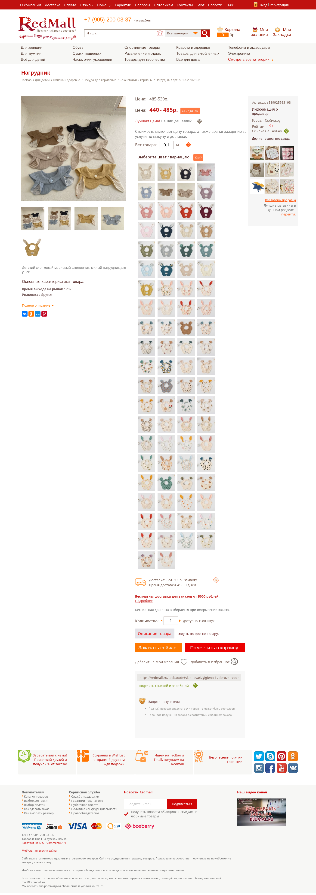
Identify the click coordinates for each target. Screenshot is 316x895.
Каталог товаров (36, 796)
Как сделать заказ (36, 809)
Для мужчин (31, 53)
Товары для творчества (144, 59)
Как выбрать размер (39, 813)
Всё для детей (33, 59)
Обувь (78, 47)
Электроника (239, 53)
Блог (200, 5)
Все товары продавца (280, 200)
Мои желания (259, 32)
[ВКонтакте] (25, 314)
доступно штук (198, 621)
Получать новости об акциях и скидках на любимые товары (164, 814)
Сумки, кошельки (87, 53)
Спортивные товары (142, 47)
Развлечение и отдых (142, 53)
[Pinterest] (44, 314)
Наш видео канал (252, 792)
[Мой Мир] (37, 314)
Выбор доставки (35, 800)
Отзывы (86, 5)
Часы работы (142, 20)
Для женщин (31, 47)
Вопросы (142, 5)
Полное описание (36, 305)
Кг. (178, 144)
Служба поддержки (85, 796)
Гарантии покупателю (87, 800)
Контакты (185, 5)
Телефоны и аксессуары (249, 47)
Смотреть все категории (249, 59)
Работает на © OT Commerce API (44, 843)
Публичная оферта (84, 805)
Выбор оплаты (34, 805)
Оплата (70, 5)
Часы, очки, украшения (92, 59)
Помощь (104, 5)
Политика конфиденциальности (92, 809)
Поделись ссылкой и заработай (164, 685)
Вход (263, 5)
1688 (230, 5)
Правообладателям (85, 813)
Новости (215, 5)
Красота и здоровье (193, 47)
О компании (30, 5)
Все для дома (188, 59)
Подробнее (144, 601)
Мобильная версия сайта (39, 851)
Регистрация (279, 5)
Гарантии (123, 5)
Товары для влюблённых (197, 53)
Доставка (52, 5)
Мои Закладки (282, 32)
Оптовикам (163, 5)
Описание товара (154, 633)
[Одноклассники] (31, 314)
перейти (288, 214)
